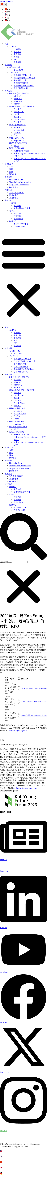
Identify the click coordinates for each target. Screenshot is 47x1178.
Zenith (16, 114)
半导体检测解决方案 (17, 124)
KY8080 (17, 103)
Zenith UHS (19, 111)
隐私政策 (3, 1130)
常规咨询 (17, 213)
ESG (15, 59)
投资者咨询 (13, 187)
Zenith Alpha (19, 119)
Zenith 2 (17, 109)
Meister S (18, 127)
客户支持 (12, 210)
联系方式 (8, 200)
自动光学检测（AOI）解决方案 (21, 106)
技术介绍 (8, 64)
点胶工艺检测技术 (21, 83)
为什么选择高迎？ (16, 192)
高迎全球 (17, 205)
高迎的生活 (13, 195)
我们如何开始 (14, 67)
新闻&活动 (9, 164)
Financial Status (16, 179)
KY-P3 (16, 145)
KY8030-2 (18, 101)
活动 (11, 171)
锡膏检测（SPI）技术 (22, 75)
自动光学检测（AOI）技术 (24, 77)
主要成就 (17, 54)
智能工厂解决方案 (16, 148)
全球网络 (12, 203)
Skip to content (6, 1)
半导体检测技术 (20, 80)
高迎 (6, 43)
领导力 (16, 56)
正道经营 (17, 62)
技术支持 (17, 216)
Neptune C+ (19, 140)
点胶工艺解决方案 (16, 137)
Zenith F (17, 117)
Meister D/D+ (20, 130)
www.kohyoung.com (18, 730)
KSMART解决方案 (21, 150)
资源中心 (12, 221)
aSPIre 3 (17, 96)
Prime (16, 135)
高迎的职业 (13, 197)
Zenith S (17, 122)
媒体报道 (12, 174)
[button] (23, 277)
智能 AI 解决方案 (21, 88)
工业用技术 (18, 70)
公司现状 (17, 49)
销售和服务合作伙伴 (22, 208)
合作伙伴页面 (19, 226)
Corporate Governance (19, 184)
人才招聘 (8, 190)
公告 (11, 166)
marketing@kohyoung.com (25, 788)
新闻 (11, 169)
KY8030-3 (18, 98)
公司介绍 (12, 46)
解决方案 (17, 51)
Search (3, 562)
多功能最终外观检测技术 (24, 85)
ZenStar (17, 132)
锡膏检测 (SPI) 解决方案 (19, 93)
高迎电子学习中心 (21, 224)
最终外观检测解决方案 (18, 143)
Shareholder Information (20, 182)
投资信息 (8, 177)
